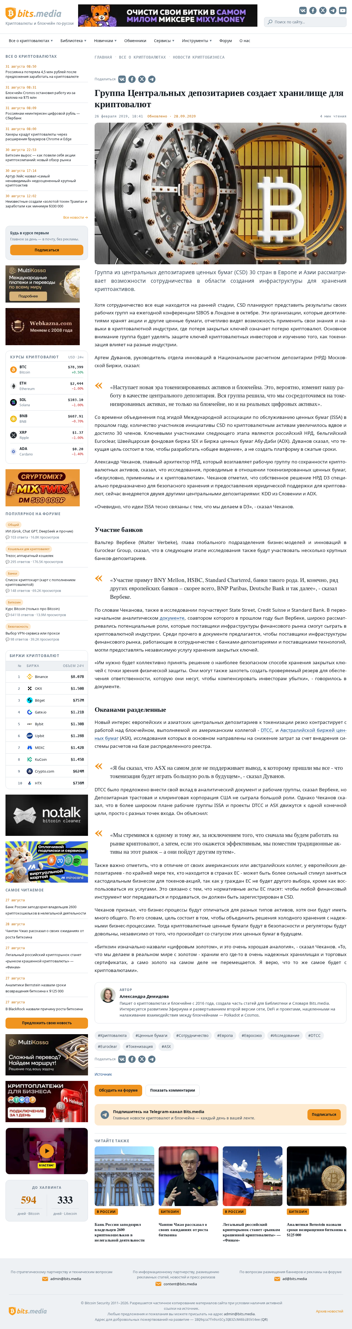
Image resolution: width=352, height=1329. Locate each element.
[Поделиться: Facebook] (132, 79)
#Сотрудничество (192, 1035)
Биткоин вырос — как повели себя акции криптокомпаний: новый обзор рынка (40, 157)
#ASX (166, 1046)
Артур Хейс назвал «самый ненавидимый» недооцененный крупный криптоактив (41, 181)
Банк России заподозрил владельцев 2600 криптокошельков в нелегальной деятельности (120, 1232)
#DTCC (314, 1035)
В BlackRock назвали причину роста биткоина (44, 1009)
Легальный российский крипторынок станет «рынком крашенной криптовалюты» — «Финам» (251, 1232)
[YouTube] (342, 10)
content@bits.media (180, 1283)
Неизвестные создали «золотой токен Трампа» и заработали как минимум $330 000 (46, 203)
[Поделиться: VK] (122, 79)
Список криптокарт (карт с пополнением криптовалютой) (40, 582)
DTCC (266, 730)
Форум (225, 40)
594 (28, 1200)
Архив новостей (329, 1311)
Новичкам (105, 40)
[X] (323, 10)
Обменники (135, 40)
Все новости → (75, 217)
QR (264, 1319)
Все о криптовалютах (31, 40)
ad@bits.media (294, 1278)
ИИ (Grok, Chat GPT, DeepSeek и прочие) (39, 531)
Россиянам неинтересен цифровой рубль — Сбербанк (43, 115)
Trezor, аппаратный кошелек (30, 556)
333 (65, 1200)
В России (106, 1211)
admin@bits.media (65, 1278)
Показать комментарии (172, 1090)
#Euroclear (107, 1046)
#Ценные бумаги (151, 1035)
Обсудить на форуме (118, 1090)
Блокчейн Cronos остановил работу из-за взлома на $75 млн (40, 95)
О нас (245, 40)
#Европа (225, 1035)
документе (172, 618)
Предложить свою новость (47, 1022)
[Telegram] (333, 10)
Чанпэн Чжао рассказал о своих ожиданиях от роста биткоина (183, 1229)
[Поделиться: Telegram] (152, 79)
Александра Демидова (144, 996)
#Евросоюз (252, 1035)
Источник (103, 1074)
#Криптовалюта (112, 1035)
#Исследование (285, 1035)
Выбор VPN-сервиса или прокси (33, 633)
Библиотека (73, 40)
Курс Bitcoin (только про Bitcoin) (33, 609)
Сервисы (164, 40)
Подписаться (47, 250)
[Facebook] (313, 10)
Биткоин (170, 1211)
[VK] (303, 10)
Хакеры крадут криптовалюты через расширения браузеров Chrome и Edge (39, 136)
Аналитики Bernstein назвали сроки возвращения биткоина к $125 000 (316, 1229)
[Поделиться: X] (142, 79)
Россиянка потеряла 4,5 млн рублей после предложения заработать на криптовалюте (42, 74)
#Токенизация (139, 1046)
